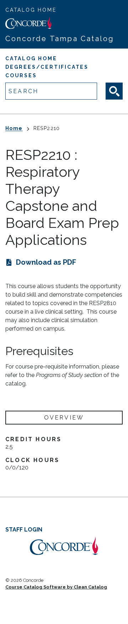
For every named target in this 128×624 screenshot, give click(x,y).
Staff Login (23, 529)
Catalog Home (31, 10)
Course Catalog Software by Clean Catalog (56, 587)
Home (14, 128)
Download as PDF (46, 262)
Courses (21, 75)
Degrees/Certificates (47, 67)
